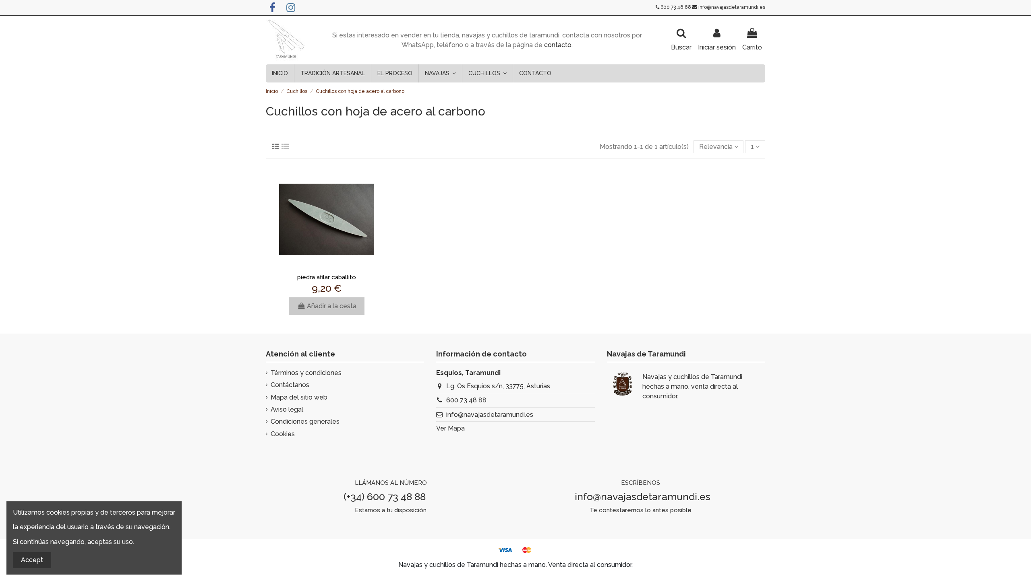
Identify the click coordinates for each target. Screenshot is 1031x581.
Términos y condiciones (306, 373)
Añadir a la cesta (331, 306)
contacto (557, 45)
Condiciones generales (305, 421)
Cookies (283, 434)
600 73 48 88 (675, 7)
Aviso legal (287, 409)
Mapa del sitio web (299, 397)
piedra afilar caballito (326, 277)
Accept (32, 560)
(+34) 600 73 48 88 (385, 496)
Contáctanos (290, 385)
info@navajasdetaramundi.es (731, 7)
